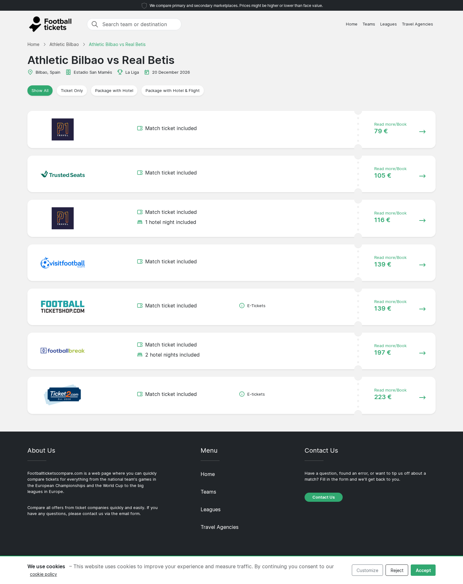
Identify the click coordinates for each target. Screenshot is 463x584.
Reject (397, 570)
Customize (367, 570)
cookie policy (43, 574)
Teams (369, 24)
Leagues (388, 24)
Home (351, 24)
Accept (423, 570)
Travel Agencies (417, 24)
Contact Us (323, 497)
